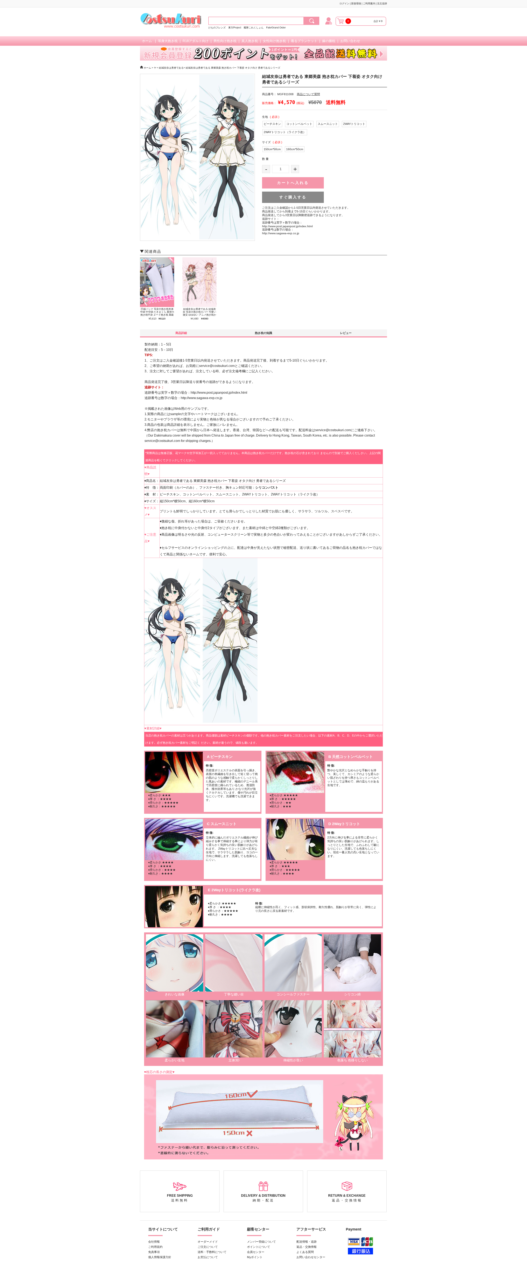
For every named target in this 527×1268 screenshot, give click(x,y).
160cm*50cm (294, 149)
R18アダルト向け (196, 41)
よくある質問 (305, 1252)
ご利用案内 (369, 3)
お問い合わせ (350, 41)
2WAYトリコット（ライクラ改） (285, 132)
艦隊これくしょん (254, 27)
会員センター (255, 1252)
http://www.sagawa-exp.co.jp (280, 233)
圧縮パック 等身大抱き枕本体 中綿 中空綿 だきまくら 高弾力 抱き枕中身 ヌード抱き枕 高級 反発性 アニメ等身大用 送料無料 (157, 315)
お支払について (208, 1257)
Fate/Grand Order (276, 27)
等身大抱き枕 (168, 41)
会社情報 (154, 1241)
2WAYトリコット (354, 123)
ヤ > (156, 67)
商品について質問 (308, 94)
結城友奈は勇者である (171, 67)
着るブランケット (304, 41)
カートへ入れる (293, 183)
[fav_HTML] (311, 21)
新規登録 (356, 3)
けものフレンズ (217, 27)
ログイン (344, 3)
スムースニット (328, 123)
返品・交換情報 (306, 1246)
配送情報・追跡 (306, 1241)
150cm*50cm (272, 149)
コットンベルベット (299, 123)
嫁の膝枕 (328, 41)
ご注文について (208, 1246)
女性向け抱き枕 (274, 41)
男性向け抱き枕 (225, 41)
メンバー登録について (261, 1241)
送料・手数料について (212, 1252)
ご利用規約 (155, 1246)
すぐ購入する (293, 197)
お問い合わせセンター (310, 1257)
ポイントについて (258, 1246)
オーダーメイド (208, 1241)
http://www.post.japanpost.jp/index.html (287, 226)
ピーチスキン (272, 123)
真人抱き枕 (249, 41)
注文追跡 (382, 3)
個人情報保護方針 (159, 1257)
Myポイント (254, 1257)
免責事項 (154, 1252)
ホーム (147, 41)
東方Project (235, 27)
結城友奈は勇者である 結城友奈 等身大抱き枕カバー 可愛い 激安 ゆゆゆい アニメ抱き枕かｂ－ (199, 313)
